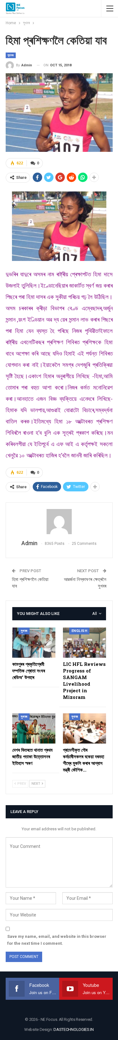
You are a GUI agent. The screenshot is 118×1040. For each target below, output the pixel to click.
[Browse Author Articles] (59, 521)
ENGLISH (79, 631)
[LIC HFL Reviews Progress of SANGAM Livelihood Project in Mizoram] (84, 643)
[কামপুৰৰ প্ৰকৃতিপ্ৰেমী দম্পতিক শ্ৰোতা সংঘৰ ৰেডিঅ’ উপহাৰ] (33, 643)
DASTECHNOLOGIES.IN (73, 1029)
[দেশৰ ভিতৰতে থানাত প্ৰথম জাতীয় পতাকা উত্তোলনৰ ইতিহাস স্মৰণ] (33, 728)
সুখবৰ (11, 55)
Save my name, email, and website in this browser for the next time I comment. (56, 940)
